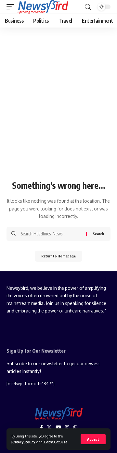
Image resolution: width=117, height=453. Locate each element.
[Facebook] (41, 427)
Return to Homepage (58, 256)
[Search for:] (51, 234)
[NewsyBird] (43, 7)
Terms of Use (56, 442)
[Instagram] (67, 427)
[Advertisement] (58, 117)
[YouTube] (58, 427)
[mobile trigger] (12, 7)
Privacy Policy (23, 442)
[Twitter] (49, 427)
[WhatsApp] (75, 427)
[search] (87, 7)
